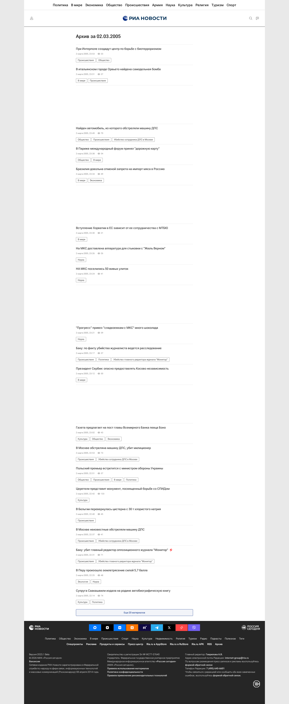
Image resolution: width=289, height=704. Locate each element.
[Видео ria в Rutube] (144, 627)
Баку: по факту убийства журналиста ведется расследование (119, 348)
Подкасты (215, 638)
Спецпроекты (75, 644)
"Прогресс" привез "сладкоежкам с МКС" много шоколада (117, 327)
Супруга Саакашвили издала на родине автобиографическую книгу (123, 590)
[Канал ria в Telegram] (157, 627)
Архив (218, 644)
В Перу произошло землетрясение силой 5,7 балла (112, 570)
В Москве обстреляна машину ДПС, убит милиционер (113, 448)
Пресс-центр (135, 644)
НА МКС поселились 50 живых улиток (102, 268)
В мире (94, 638)
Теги (241, 638)
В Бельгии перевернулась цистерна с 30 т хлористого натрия (118, 509)
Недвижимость (164, 638)
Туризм (192, 638)
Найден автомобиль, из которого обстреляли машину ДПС (117, 128)
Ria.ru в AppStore (157, 644)
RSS (209, 644)
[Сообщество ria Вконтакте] (120, 627)
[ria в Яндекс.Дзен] (107, 627)
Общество (65, 638)
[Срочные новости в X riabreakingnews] (182, 627)
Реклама (91, 644)
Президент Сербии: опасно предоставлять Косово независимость (122, 368)
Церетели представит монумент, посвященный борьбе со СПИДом (123, 488)
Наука (135, 638)
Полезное (230, 638)
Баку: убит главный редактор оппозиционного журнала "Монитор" (122, 550)
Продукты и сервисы (112, 644)
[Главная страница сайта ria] (145, 18)
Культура (147, 638)
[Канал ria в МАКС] (95, 627)
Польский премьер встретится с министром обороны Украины (119, 468)
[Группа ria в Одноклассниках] (132, 627)
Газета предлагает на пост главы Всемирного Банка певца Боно (121, 427)
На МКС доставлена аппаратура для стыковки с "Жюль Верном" (120, 248)
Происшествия (109, 638)
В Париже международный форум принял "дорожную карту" (118, 148)
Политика (50, 638)
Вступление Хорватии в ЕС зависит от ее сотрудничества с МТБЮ (122, 228)
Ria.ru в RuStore (179, 644)
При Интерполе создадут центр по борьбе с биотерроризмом (118, 48)
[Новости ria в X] (169, 627)
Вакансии (34, 661)
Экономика (80, 638)
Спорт (125, 638)
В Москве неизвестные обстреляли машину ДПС (110, 529)
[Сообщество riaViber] (194, 627)
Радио (203, 638)
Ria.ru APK (198, 644)
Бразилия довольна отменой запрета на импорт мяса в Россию (120, 169)
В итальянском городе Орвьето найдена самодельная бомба (118, 69)
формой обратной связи (198, 665)
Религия (180, 638)
